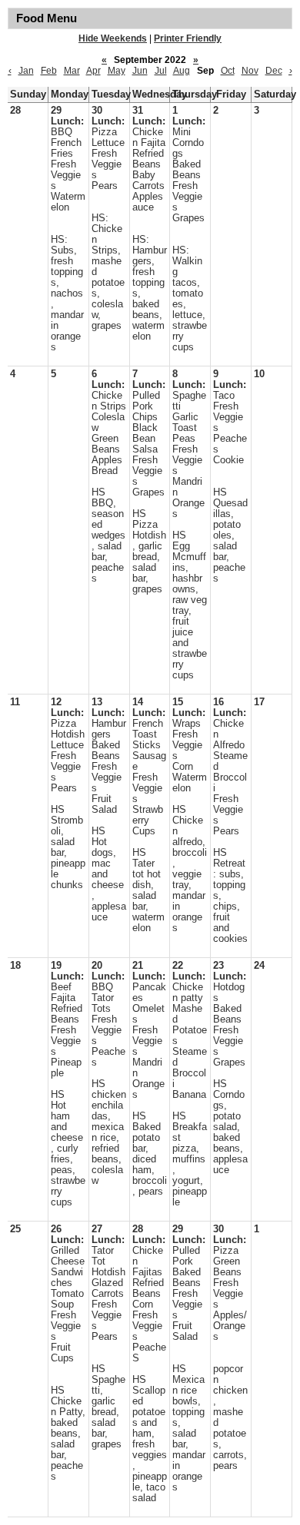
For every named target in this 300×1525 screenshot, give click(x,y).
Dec (273, 70)
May (116, 70)
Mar (72, 70)
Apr (93, 70)
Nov (250, 70)
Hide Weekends (112, 38)
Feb (49, 70)
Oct (228, 70)
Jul (161, 70)
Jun (140, 70)
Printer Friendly (188, 38)
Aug (181, 70)
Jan (26, 70)
